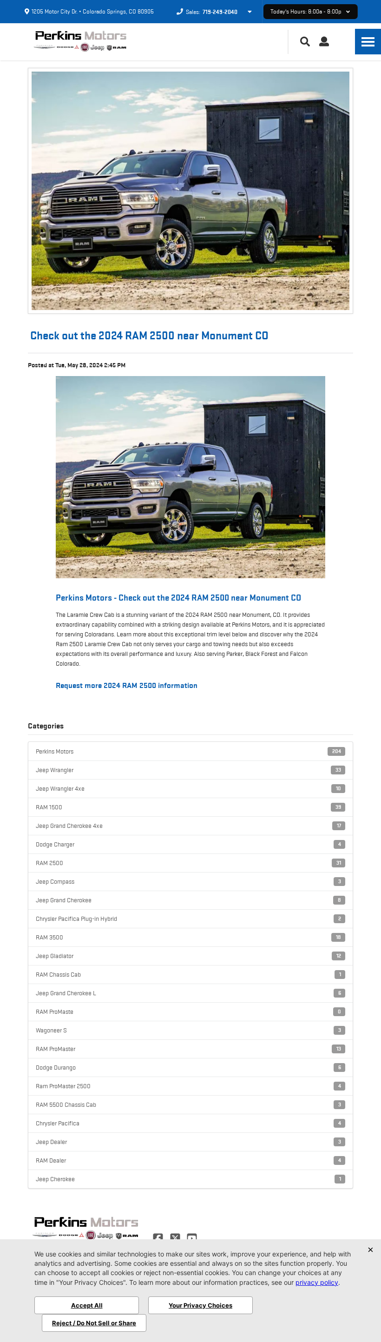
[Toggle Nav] (368, 41)
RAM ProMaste (188, 1011)
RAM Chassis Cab (188, 974)
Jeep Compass (188, 881)
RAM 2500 (188, 862)
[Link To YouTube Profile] (191, 1237)
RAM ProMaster (188, 1048)
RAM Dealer (188, 1160)
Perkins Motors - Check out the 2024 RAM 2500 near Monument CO (178, 597)
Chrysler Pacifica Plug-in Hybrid (188, 918)
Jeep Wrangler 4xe (188, 788)
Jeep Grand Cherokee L (188, 993)
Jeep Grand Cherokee (188, 900)
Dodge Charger (188, 844)
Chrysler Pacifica (188, 1123)
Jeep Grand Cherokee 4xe (188, 825)
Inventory (190, 478)
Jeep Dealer (188, 1141)
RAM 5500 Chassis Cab (188, 1104)
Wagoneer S (188, 1030)
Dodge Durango (188, 1067)
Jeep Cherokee (188, 1179)
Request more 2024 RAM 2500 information (126, 685)
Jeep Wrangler (188, 769)
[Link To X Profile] (175, 1237)
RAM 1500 (188, 807)
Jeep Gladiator (188, 955)
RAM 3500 (188, 937)
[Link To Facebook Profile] (159, 1237)
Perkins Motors (188, 751)
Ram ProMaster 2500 (188, 1086)
